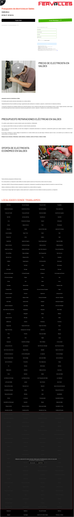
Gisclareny (42, 321)
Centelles (9, 285)
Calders (42, 237)
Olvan (42, 281)
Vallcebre (25, 369)
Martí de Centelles (42, 208)
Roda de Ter (8, 237)
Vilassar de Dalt (9, 406)
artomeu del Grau (25, 217)
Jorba (42, 265)
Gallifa (8, 337)
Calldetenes (8, 321)
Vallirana (59, 365)
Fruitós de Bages (59, 353)
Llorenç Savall (59, 341)
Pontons (25, 293)
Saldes (42, 373)
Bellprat (59, 313)
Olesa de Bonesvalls (9, 394)
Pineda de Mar (8, 289)
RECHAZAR (32, 462)
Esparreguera (25, 261)
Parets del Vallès (42, 333)
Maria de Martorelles (9, 386)
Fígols (59, 325)
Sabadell (42, 349)
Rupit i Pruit (25, 233)
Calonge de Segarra (59, 301)
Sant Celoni (59, 382)
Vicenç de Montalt (25, 213)
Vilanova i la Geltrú (25, 406)
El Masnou (43, 273)
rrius (9, 221)
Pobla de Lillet (59, 285)
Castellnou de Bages (26, 341)
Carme (59, 329)
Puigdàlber (59, 204)
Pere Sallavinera (42, 361)
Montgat (25, 269)
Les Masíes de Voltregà (8, 378)
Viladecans (8, 510)
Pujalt (59, 289)
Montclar (59, 269)
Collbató (8, 261)
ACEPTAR (40, 462)
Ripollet (42, 305)
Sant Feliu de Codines (59, 345)
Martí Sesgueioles (42, 253)
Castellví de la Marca (26, 208)
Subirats (25, 373)
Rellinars (59, 510)
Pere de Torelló (43, 204)
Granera (25, 321)
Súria (9, 373)
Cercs (59, 281)
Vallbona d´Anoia (42, 369)
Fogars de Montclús (25, 325)
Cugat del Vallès (59, 241)
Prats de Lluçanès (8, 293)
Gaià (8, 265)
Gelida (25, 390)
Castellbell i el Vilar (59, 406)
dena (42, 394)
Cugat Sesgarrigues (43, 241)
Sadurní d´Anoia (8, 245)
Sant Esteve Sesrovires (8, 349)
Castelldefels (59, 394)
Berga (42, 313)
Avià (42, 317)
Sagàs (42, 337)
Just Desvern (25, 345)
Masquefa (42, 309)
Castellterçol (42, 217)
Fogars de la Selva (42, 325)
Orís (25, 281)
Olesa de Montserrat (59, 390)
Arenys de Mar (8, 297)
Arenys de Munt (59, 293)
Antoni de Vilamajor (59, 305)
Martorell (8, 313)
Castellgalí (26, 514)
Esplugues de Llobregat (25, 329)
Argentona (42, 293)
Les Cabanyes (59, 378)
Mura (42, 225)
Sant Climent (42, 382)
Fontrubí (25, 265)
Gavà (42, 390)
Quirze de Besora (59, 357)
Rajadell (8, 514)
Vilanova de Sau (42, 245)
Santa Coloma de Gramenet (59, 386)
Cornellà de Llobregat (8, 390)
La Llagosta (42, 353)
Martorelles (59, 309)
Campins (42, 301)
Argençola (9, 341)
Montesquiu (42, 269)
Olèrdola (25, 394)
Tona (42, 257)
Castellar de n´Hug (42, 410)
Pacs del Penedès (42, 510)
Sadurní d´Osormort (59, 349)
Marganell (25, 313)
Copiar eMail (18, 20)
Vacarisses (59, 369)
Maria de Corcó (26, 386)
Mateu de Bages (25, 253)
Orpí (59, 277)
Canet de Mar (25, 301)
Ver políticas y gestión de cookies (36, 460)
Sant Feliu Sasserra (42, 249)
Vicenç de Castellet (42, 297)
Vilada (59, 361)
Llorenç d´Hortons (8, 345)
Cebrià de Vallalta (42, 213)
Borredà (25, 317)
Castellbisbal (25, 289)
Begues (59, 333)
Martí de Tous (8, 257)
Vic (8, 365)
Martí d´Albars (42, 341)
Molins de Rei (25, 285)
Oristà (8, 281)
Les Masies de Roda (25, 378)
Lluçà (59, 337)
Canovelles (8, 301)
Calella (25, 229)
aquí (57, 50)
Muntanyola (59, 225)
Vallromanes (42, 365)
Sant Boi (8, 217)
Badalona (25, 510)
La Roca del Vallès (8, 382)
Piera (9, 333)
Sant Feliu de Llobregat (42, 345)
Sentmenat (59, 261)
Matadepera (25, 309)
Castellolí (59, 217)
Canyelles (59, 257)
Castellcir (25, 402)
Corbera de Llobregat (25, 221)
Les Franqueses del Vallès (42, 378)
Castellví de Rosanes (9, 208)
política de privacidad (46, 40)
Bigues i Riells (25, 297)
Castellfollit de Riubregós (9, 402)
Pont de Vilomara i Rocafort (42, 289)
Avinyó (8, 225)
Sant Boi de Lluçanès (59, 213)
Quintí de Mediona (8, 361)
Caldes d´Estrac (26, 225)
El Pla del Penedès (25, 273)
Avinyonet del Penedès (8, 273)
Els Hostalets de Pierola (59, 273)
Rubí (59, 233)
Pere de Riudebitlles (59, 249)
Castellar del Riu (25, 410)
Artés (25, 237)
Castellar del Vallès (8, 410)
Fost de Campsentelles (8, 357)
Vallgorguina (8, 369)
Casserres (42, 329)
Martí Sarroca (59, 253)
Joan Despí (25, 305)
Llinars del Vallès (59, 373)
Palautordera (25, 349)
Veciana (25, 365)
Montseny (9, 229)
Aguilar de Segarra (25, 241)
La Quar (25, 382)
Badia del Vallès (59, 402)
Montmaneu (59, 265)
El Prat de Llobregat (9, 277)
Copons (42, 221)
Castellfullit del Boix (59, 398)
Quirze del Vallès (42, 357)
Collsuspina (59, 221)
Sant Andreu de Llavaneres (8, 309)
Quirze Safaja (25, 357)
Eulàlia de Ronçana (59, 410)
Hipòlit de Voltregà (8, 249)
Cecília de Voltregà (25, 245)
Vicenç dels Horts (59, 208)
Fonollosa (59, 321)
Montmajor (8, 269)
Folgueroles (8, 325)
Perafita (25, 333)
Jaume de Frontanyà (59, 229)
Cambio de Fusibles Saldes (42, 514)
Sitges (25, 277)
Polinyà (42, 285)
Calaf (59, 237)
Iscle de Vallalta (9, 233)
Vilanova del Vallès (42, 406)
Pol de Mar (26, 361)
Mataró (42, 402)
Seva (42, 277)
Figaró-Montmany (8, 329)
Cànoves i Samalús (59, 297)
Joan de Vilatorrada (42, 229)
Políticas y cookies (59, 514)
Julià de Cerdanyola (8, 305)
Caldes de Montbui (25, 249)
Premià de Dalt (42, 398)
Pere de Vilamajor (25, 204)
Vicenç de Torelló (8, 213)
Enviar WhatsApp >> (54, 20)
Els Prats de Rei (42, 261)
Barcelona (9, 204)
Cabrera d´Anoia (8, 317)
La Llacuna (25, 398)
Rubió (42, 233)
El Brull (8, 398)
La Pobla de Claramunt (8, 353)
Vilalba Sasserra (59, 245)
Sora (26, 337)
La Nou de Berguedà (26, 353)
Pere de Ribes (8, 253)
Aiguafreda (8, 241)
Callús (59, 317)
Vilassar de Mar (26, 257)
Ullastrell (42, 386)
